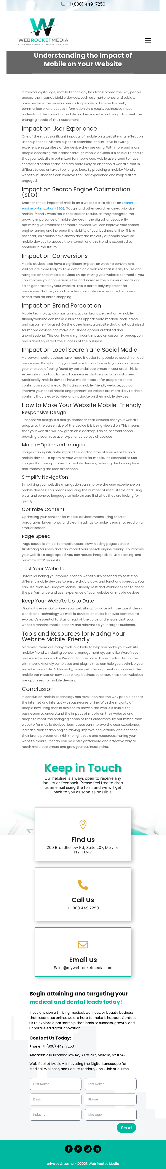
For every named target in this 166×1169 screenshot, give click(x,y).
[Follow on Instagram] (88, 1149)
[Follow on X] (78, 1149)
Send (126, 1128)
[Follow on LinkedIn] (97, 1149)
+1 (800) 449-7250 (85, 4)
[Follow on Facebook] (69, 1149)
